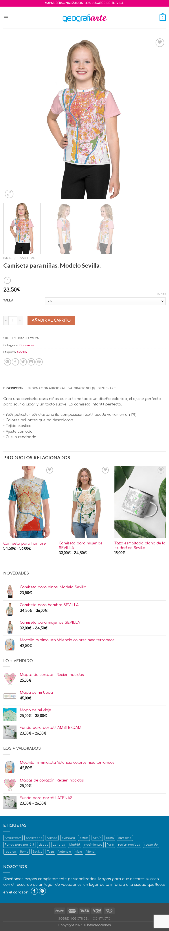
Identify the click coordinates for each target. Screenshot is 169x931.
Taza (50, 851)
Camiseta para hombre (24, 544)
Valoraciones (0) (81, 388)
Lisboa (43, 844)
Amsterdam (13, 837)
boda (110, 837)
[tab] (13, 388)
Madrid (74, 844)
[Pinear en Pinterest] (39, 362)
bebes (83, 837)
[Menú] (6, 17)
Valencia (64, 851)
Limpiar (161, 294)
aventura (68, 837)
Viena (90, 851)
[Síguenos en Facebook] (34, 891)
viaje (78, 851)
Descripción (13, 388)
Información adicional (46, 388)
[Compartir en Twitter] (23, 362)
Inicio (8, 258)
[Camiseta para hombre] (29, 502)
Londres (59, 844)
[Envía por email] (31, 362)
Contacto (102, 918)
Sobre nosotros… (73, 918)
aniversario (34, 837)
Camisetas (26, 258)
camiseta (125, 837)
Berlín (97, 837)
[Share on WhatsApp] (7, 362)
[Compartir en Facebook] (15, 362)
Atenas (52, 837)
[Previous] (12, 118)
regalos (10, 851)
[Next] (157, 118)
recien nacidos (129, 844)
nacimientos (93, 844)
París (110, 844)
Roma (24, 851)
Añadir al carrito (51, 320)
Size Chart (107, 388)
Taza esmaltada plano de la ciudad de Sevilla (139, 545)
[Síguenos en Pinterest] (42, 891)
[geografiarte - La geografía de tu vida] (84, 17)
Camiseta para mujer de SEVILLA (81, 545)
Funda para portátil (19, 844)
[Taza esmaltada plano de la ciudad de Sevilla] (140, 502)
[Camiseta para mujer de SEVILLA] (84, 502)
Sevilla (22, 352)
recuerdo (151, 844)
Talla (8, 300)
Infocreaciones (99, 925)
